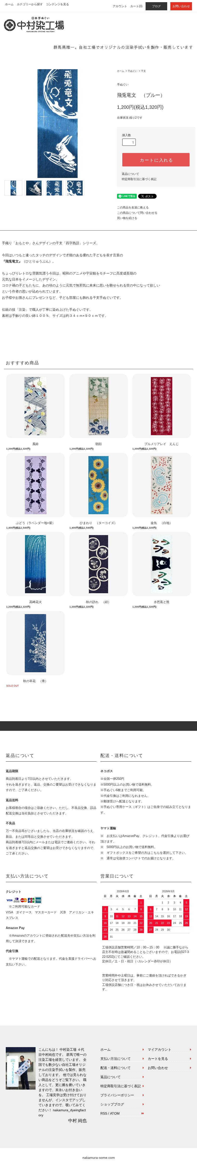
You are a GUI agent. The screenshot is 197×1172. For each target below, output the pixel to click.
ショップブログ (112, 1104)
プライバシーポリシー (117, 1095)
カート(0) (136, 6)
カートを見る (158, 1059)
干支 (143, 71)
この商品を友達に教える (133, 207)
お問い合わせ (181, 6)
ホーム (9, 4)
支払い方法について (115, 1059)
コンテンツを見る (57, 4)
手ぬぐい (132, 71)
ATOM (115, 1113)
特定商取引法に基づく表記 (139, 179)
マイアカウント (159, 1049)
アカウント (120, 6)
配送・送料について (115, 1068)
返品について (130, 174)
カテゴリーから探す (30, 4)
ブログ (156, 6)
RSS (103, 1113)
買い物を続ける (127, 218)
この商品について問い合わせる (137, 212)
